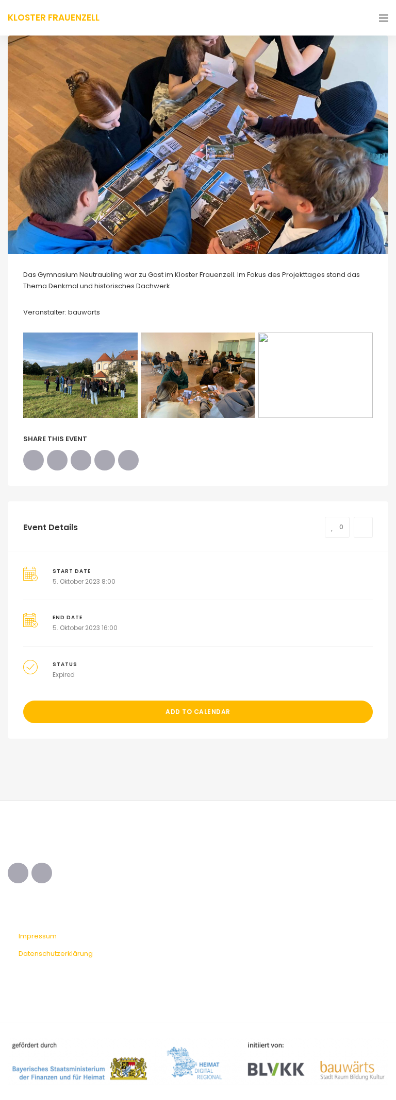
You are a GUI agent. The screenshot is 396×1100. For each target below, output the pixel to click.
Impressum (38, 936)
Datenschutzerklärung (56, 953)
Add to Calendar (198, 711)
